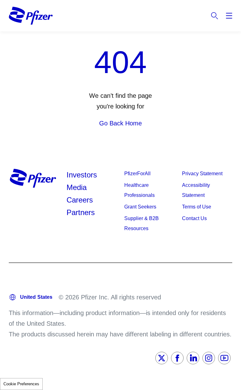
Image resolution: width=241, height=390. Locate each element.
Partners (81, 212)
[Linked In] (193, 358)
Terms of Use (196, 206)
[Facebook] (177, 358)
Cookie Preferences (21, 384)
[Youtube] (224, 358)
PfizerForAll (137, 173)
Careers (80, 200)
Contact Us (194, 218)
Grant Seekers (140, 206)
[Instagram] (208, 358)
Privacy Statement (202, 173)
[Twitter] (161, 358)
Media (77, 187)
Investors (82, 175)
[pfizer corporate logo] (31, 16)
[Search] (214, 15)
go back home (120, 123)
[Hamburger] (229, 15)
